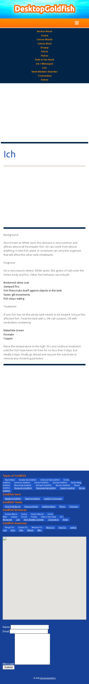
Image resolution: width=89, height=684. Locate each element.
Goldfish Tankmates (53, 498)
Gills (13, 530)
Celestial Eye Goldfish (50, 479)
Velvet (44, 79)
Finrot (44, 51)
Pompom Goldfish (44, 485)
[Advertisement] (44, 112)
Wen (39, 530)
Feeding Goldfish (32, 498)
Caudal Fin (23, 527)
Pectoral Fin (37, 527)
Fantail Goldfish (41, 482)
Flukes (44, 55)
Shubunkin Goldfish (23, 488)
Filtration (73, 506)
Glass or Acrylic (31, 506)
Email (6, 631)
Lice (44, 67)
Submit (8, 667)
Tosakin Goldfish (67, 488)
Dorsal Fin (9, 527)
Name (6, 627)
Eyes (21, 530)
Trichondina (45, 75)
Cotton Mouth (45, 39)
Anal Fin (62, 527)
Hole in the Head (44, 59)
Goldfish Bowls (48, 506)
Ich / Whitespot (44, 63)
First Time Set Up (12, 506)
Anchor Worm (44, 31)
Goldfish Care (12, 494)
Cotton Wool (44, 43)
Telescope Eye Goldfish (46, 488)
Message (8, 664)
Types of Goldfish (14, 475)
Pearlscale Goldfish (23, 485)
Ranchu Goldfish (63, 485)
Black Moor (10, 479)
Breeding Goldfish (13, 498)
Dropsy (45, 47)
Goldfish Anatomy (15, 523)
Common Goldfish (22, 482)
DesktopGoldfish (48, 678)
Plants (62, 506)
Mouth (30, 530)
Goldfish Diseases (15, 509)
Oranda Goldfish (60, 482)
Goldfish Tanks (12, 502)
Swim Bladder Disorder (44, 71)
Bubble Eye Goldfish (27, 479)
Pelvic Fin (50, 527)
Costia (44, 35)
